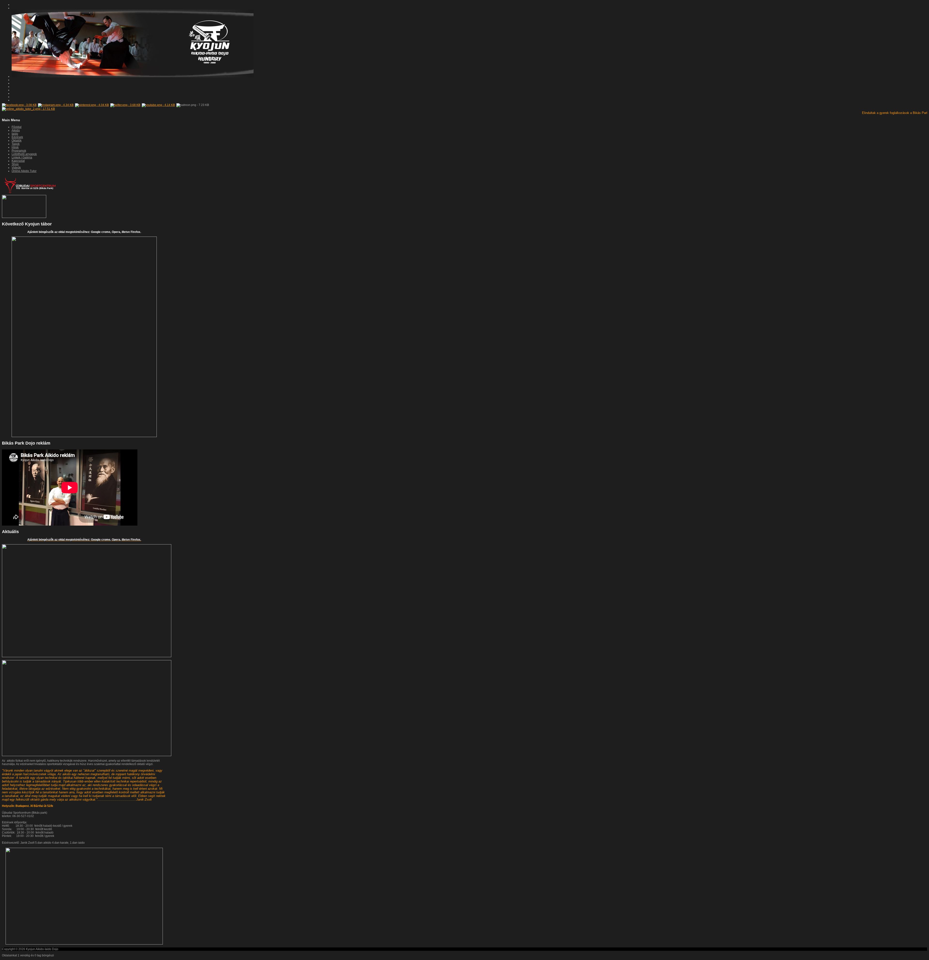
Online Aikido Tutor (24, 171)
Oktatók (17, 140)
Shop (15, 164)
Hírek (15, 147)
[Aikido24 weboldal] (24, 217)
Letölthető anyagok (24, 154)
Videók (16, 167)
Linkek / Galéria (22, 157)
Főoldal (17, 127)
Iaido (15, 133)
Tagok (16, 144)
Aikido (16, 130)
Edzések (17, 137)
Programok (19, 150)
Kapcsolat (18, 161)
